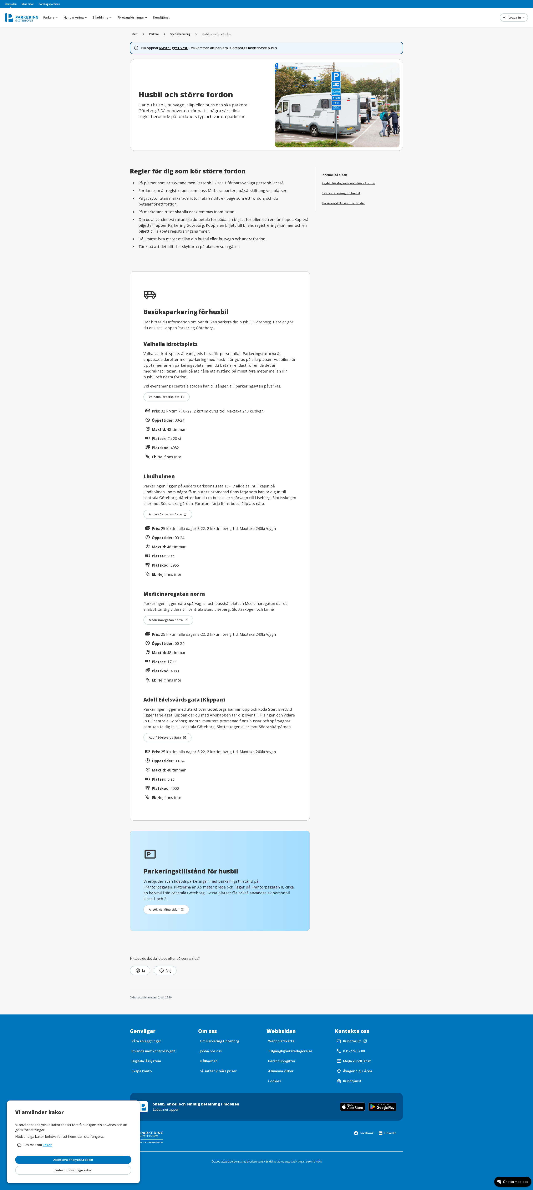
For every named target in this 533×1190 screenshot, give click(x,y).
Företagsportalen (49, 4)
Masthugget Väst (173, 48)
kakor (47, 1145)
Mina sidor (28, 4)
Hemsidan (11, 4)
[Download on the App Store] (353, 1107)
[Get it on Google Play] (382, 1107)
